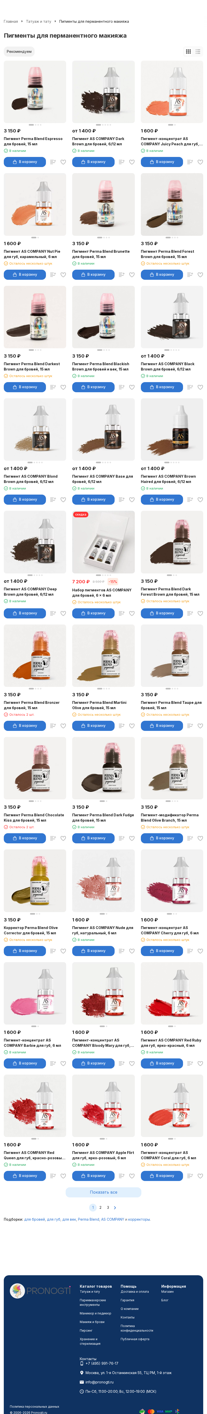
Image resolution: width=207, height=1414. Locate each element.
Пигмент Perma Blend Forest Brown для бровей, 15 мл (167, 254)
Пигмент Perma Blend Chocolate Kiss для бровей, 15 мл (34, 817)
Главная (11, 21)
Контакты (128, 1317)
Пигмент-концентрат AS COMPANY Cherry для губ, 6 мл (170, 930)
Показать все (103, 1192)
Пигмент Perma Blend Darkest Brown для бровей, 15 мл (32, 366)
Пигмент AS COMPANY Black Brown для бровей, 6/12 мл (167, 366)
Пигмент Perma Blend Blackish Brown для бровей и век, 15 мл (100, 366)
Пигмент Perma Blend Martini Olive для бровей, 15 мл (99, 705)
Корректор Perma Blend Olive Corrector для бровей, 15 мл (31, 930)
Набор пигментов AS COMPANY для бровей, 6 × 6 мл (102, 592)
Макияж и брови (92, 1322)
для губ (53, 1219)
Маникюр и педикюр (95, 1313)
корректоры (139, 1219)
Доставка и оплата (135, 1291)
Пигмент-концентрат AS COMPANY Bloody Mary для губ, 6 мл (103, 1043)
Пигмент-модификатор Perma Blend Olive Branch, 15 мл (170, 817)
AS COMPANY (112, 1219)
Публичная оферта (135, 1339)
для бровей (34, 1219)
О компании (130, 1309)
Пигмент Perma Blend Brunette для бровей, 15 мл (101, 254)
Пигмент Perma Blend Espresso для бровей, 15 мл (33, 141)
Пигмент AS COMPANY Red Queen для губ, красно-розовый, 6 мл (34, 1155)
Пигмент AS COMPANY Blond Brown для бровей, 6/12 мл (31, 479)
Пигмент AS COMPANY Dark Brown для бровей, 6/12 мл (98, 141)
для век (69, 1219)
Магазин (167, 1291)
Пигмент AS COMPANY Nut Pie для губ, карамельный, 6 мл (32, 254)
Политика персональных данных (34, 1406)
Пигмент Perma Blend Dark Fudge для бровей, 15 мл (103, 817)
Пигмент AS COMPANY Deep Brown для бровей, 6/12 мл (30, 591)
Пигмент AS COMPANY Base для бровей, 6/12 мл (102, 479)
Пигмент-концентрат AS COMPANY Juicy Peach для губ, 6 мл (171, 141)
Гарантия (127, 1300)
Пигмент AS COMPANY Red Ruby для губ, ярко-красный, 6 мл (171, 1043)
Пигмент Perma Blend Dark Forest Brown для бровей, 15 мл (170, 591)
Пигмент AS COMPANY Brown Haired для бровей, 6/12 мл (168, 479)
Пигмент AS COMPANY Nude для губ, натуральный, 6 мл (102, 930)
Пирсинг (86, 1330)
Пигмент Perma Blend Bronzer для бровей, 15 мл (32, 705)
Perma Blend (88, 1219)
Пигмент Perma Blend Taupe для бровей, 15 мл (171, 705)
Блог (164, 1300)
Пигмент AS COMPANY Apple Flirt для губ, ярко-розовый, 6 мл (103, 1155)
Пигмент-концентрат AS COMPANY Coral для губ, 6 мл (168, 1155)
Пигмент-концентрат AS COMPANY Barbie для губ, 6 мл (32, 1043)
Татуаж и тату (38, 21)
